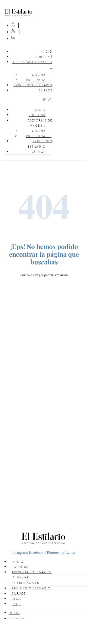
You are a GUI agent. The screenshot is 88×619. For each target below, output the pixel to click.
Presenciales (38, 80)
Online (23, 577)
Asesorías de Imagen (32, 572)
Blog (16, 599)
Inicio (46, 51)
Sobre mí (43, 57)
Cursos (45, 90)
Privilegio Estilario (32, 85)
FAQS (16, 604)
